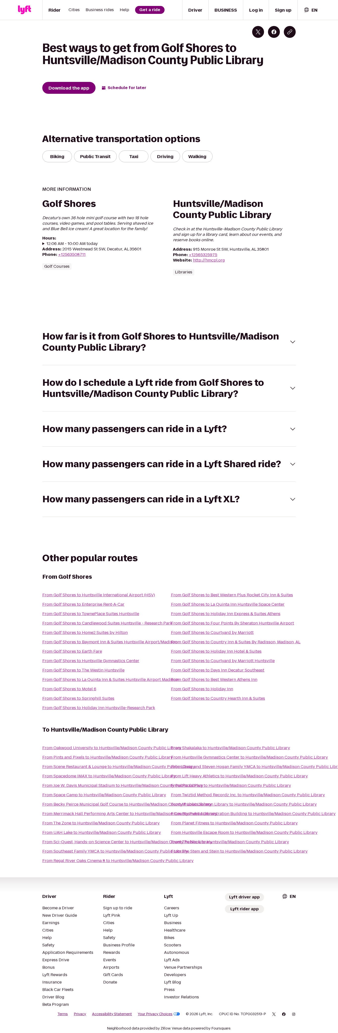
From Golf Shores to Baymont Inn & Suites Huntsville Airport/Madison (109, 642)
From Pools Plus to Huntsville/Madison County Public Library (231, 785)
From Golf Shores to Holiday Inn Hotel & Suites (216, 651)
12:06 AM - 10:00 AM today (72, 243)
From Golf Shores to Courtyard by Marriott (212, 632)
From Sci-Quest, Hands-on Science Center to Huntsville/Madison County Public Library (127, 842)
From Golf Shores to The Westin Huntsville (83, 670)
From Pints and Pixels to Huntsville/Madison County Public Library (107, 757)
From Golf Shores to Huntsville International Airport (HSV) (98, 595)
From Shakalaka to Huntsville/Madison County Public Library (230, 748)
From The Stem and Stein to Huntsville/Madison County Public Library (239, 851)
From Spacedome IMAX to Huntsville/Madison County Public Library (109, 776)
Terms (62, 1013)
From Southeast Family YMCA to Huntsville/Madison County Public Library (115, 851)
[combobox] (310, 10)
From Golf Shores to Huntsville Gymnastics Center (90, 661)
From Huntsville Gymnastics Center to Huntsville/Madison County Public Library (249, 757)
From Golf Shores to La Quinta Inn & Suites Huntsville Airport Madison (110, 679)
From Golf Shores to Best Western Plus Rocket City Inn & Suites (232, 595)
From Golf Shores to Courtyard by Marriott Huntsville (223, 661)
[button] (169, 342)
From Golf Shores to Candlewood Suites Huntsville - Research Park (107, 623)
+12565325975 (203, 255)
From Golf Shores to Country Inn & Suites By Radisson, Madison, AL (235, 642)
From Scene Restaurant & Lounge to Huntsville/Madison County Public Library (118, 766)
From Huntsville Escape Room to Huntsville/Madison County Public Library (244, 832)
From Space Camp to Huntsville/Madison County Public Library (104, 795)
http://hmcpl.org (209, 260)
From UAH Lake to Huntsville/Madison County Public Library (101, 832)
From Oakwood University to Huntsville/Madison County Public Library (111, 748)
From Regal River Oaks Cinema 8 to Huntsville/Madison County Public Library (117, 861)
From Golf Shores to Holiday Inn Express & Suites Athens (225, 614)
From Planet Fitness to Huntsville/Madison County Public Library (234, 823)
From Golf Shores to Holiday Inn (202, 689)
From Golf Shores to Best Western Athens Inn (214, 679)
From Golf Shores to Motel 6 (69, 689)
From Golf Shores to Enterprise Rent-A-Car (83, 604)
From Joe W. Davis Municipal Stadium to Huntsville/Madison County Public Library (122, 785)
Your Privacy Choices (155, 1013)
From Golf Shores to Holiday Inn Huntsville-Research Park (98, 708)
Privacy (80, 1013)
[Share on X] (258, 32)
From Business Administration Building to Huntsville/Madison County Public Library (253, 814)
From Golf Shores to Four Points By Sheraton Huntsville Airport (232, 623)
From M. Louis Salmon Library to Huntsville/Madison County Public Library (244, 804)
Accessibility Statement (112, 1013)
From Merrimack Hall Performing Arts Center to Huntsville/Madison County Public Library (129, 814)
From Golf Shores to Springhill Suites (78, 698)
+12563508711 (72, 254)
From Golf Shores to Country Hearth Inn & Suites (218, 698)
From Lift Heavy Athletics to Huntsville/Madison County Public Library (239, 776)
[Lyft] (24, 10)
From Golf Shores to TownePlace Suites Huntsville (90, 614)
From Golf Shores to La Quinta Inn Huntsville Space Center (228, 604)
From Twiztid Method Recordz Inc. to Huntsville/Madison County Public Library (248, 795)
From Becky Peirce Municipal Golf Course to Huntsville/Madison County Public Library (127, 804)
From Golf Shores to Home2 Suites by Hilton (85, 632)
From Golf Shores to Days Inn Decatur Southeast (217, 670)
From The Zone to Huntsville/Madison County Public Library (101, 823)
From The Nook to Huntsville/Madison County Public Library (230, 842)
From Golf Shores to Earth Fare (72, 651)
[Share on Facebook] (274, 32)
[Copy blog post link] (290, 32)
